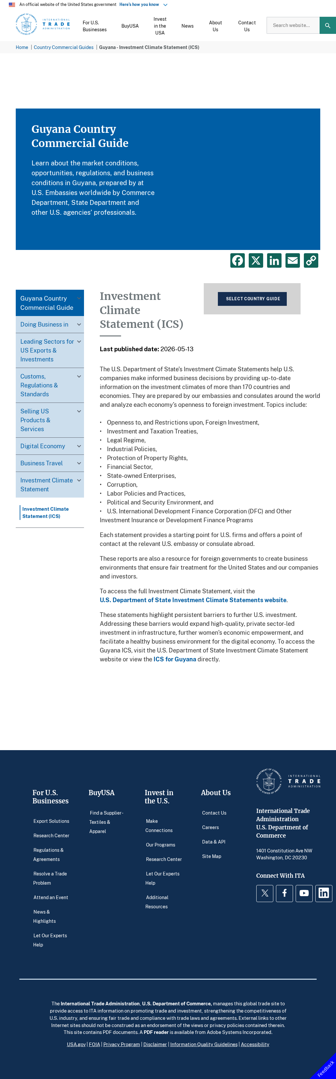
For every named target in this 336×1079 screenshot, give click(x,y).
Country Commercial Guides (64, 47)
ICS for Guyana (175, 659)
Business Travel (41, 463)
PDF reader (156, 1032)
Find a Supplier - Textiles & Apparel (106, 822)
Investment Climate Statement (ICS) (45, 512)
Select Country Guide (253, 298)
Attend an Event (50, 897)
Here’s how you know (140, 4)
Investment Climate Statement (46, 485)
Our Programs (160, 844)
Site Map (211, 856)
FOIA (94, 1044)
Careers (210, 827)
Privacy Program (121, 1044)
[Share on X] (256, 260)
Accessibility (255, 1044)
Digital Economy (42, 446)
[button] (94, 25)
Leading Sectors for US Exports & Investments (47, 350)
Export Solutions (51, 821)
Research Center (51, 835)
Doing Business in (44, 324)
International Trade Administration (100, 1003)
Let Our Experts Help (50, 940)
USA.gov (76, 1044)
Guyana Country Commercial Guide (47, 302)
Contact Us (214, 813)
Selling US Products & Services (35, 419)
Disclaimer (155, 1044)
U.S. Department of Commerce (176, 1003)
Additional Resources (156, 902)
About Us (216, 793)
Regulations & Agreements (48, 854)
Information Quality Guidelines (204, 1044)
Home (22, 47)
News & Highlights (44, 916)
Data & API (213, 842)
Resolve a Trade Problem (50, 878)
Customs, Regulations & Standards (39, 385)
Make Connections (159, 825)
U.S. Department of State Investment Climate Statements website (193, 599)
